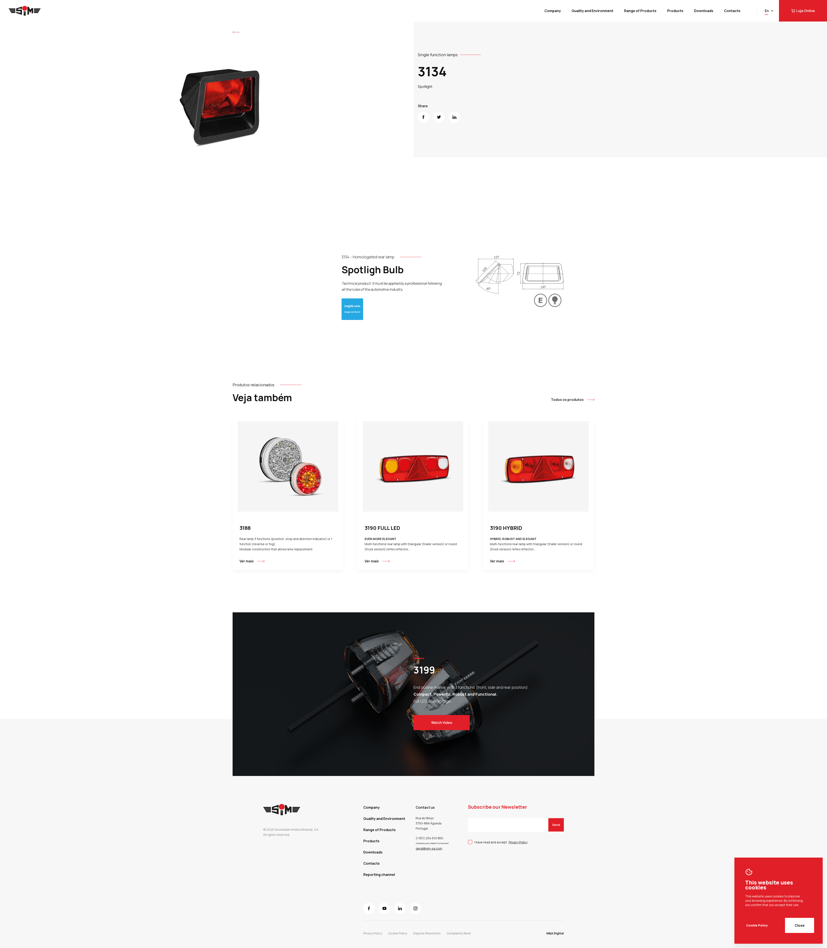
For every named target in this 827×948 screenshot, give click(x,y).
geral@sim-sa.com (429, 848)
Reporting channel (379, 874)
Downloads (703, 10)
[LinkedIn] (454, 117)
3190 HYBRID (506, 527)
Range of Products (640, 10)
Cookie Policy (757, 925)
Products (675, 10)
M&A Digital (555, 933)
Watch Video (441, 722)
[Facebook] (423, 117)
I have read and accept (500, 842)
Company (552, 10)
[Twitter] (439, 117)
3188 (245, 527)
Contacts (732, 10)
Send (556, 825)
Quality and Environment (592, 10)
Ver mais (246, 561)
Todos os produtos (567, 399)
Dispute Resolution (427, 933)
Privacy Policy (518, 842)
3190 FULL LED (382, 527)
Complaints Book (459, 933)
